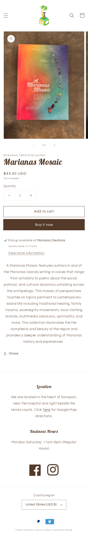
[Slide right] (54, 145)
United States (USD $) (41, 504)
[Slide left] (34, 145)
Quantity (10, 186)
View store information (26, 253)
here (46, 410)
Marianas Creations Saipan (37, 530)
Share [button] (14, 353)
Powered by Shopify (62, 530)
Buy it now (44, 225)
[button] (6, 15)
